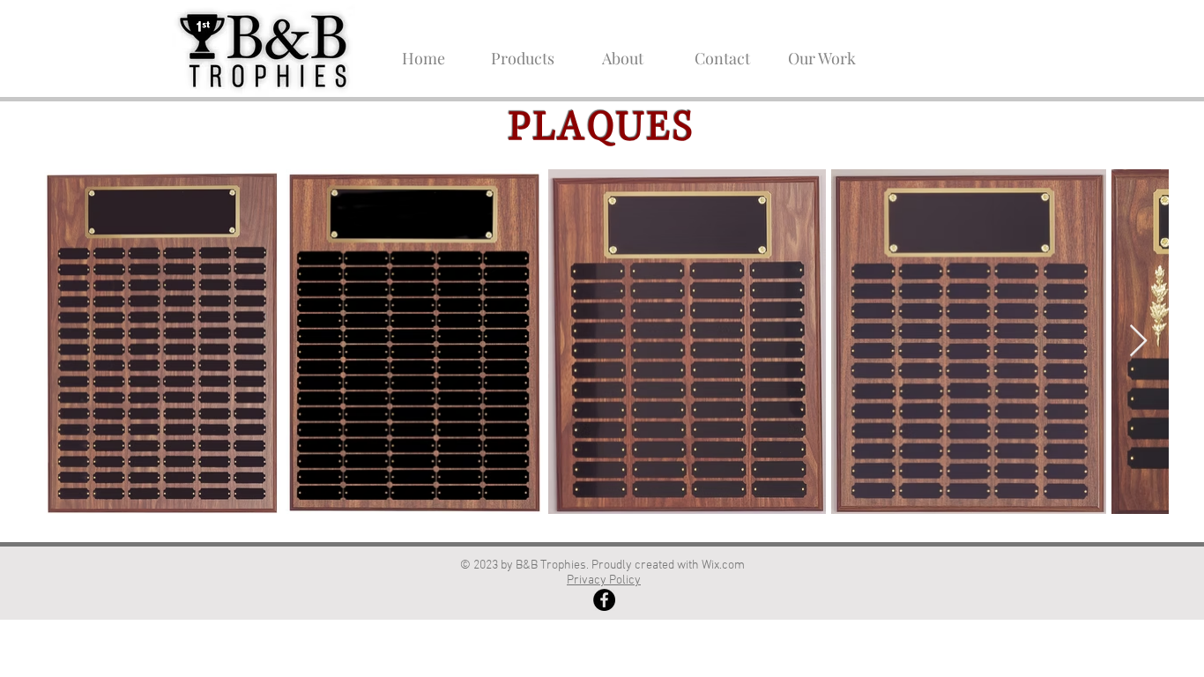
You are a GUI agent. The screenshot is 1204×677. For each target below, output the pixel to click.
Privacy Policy (604, 580)
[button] (523, 50)
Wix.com (724, 565)
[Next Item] (1138, 341)
